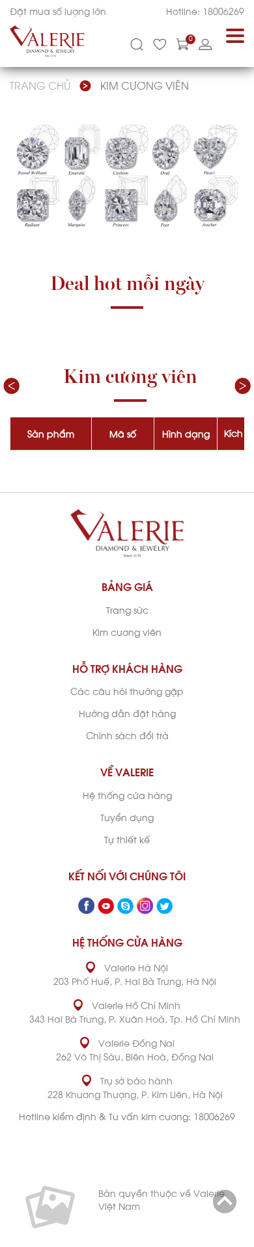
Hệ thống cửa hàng (127, 795)
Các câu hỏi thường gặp (127, 691)
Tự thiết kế (127, 839)
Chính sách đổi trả (127, 735)
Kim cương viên (144, 84)
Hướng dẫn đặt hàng (127, 713)
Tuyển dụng (127, 817)
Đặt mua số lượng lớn (58, 11)
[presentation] (11, 386)
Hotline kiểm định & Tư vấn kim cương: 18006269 (127, 1116)
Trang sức (127, 609)
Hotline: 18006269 (205, 11)
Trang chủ (40, 84)
